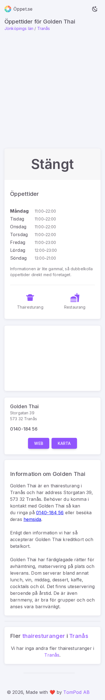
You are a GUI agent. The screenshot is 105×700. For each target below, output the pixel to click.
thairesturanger (43, 636)
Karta (64, 443)
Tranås (43, 28)
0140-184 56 (24, 429)
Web (38, 443)
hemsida (32, 519)
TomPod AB (76, 692)
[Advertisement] (52, 86)
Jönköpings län (18, 28)
